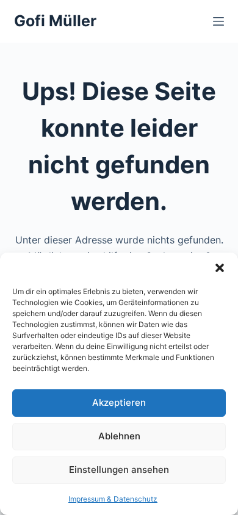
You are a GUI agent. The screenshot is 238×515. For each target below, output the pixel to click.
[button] (220, 268)
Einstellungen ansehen (119, 469)
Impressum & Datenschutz (112, 498)
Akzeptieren (119, 402)
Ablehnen (119, 436)
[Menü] (218, 21)
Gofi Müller (55, 21)
